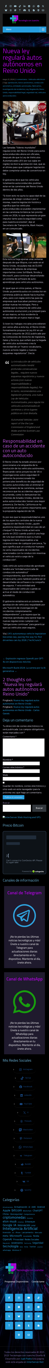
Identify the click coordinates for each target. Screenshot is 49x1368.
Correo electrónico (13, 767)
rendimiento (17, 1243)
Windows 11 (16, 1250)
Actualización (20, 1207)
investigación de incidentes (14, 89)
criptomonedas (14, 1217)
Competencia (29, 1214)
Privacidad (18, 1239)
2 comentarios (21, 79)
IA (14, 1225)
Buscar (6, 803)
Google (7, 1225)
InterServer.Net (35, 1362)
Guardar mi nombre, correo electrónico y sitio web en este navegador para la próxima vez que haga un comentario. (24, 789)
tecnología (11, 1246)
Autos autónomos (25, 82)
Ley (27, 89)
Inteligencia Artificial (20, 1229)
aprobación (12, 82)
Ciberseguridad (16, 1214)
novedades (27, 1236)
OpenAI (7, 1239)
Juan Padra (26, 1359)
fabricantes (36, 86)
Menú (8, 29)
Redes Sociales (32, 1239)
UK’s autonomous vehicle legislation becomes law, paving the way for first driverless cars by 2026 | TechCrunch (24, 637)
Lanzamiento (27, 1232)
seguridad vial (31, 92)
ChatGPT (38, 1211)
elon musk (10, 1221)
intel (33, 1225)
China (6, 1214)
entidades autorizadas (22, 86)
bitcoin (17, 1210)
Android (41, 1207)
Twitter (32, 1246)
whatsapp (7, 1250)
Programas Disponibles (16, 1281)
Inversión (7, 1232)
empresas (21, 1222)
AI (29, 1207)
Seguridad (37, 1243)
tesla (21, 1247)
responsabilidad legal (16, 92)
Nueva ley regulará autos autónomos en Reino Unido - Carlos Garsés (21, 710)
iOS (13, 1233)
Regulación (34, 89)
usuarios (40, 1247)
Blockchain (27, 1210)
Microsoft (16, 1236)
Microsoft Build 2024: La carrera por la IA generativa (24, 669)
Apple (6, 1210)
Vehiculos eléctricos (36, 79)
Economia (30, 1218)
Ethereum (30, 1222)
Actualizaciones (8, 1207)
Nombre (8, 760)
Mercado (38, 1232)
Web (5, 775)
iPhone (18, 1232)
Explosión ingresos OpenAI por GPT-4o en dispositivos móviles (23, 660)
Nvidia (36, 1236)
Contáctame (38, 1281)
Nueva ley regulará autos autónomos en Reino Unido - (21, 702)
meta (5, 1236)
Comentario (9, 736)
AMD (33, 1207)
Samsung (27, 1243)
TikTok (26, 1247)
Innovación (24, 1225)
